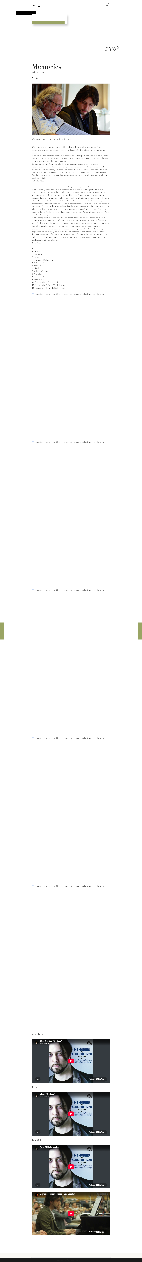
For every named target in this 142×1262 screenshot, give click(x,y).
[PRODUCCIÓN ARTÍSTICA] (68, 32)
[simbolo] (34, 6)
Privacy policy (70, 1260)
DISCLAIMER (59, 1260)
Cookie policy (81, 1260)
